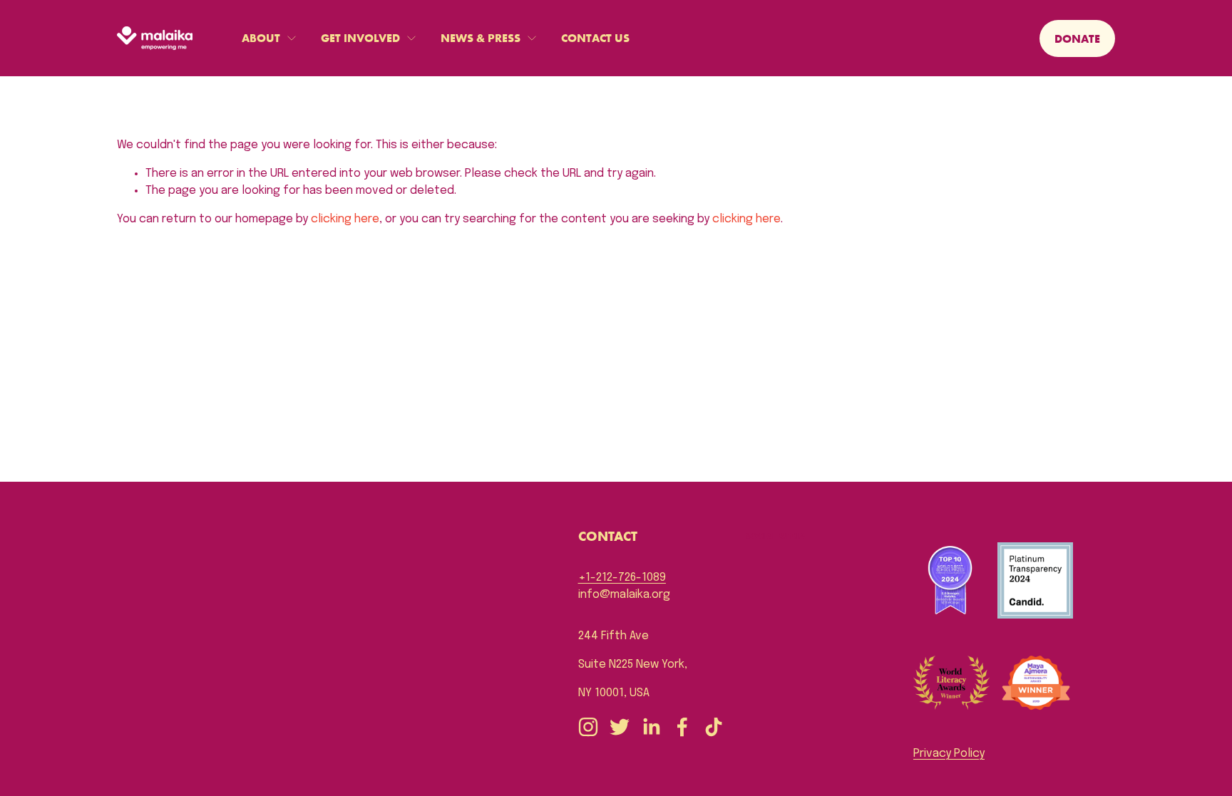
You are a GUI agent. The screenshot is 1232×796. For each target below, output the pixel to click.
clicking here (345, 219)
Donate (1077, 38)
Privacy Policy (949, 754)
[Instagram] (588, 727)
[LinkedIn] (651, 727)
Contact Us (595, 38)
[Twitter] (620, 727)
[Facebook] (682, 727)
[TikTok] (714, 727)
